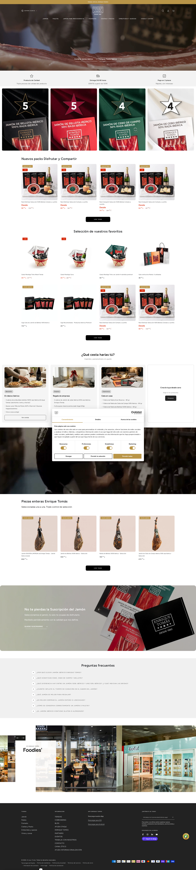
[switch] (86, 448)
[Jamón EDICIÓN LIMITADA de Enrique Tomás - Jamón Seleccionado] (39, 534)
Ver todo (98, 219)
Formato (24, 823)
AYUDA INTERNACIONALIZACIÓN (68, 850)
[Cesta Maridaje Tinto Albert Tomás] (39, 255)
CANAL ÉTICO (60, 846)
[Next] (23, 737)
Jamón (24, 817)
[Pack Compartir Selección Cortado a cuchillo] (157, 182)
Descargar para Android (96, 824)
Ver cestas (25, 417)
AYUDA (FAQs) (61, 827)
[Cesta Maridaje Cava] (79, 255)
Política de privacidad (59, 863)
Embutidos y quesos (29, 830)
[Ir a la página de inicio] (98, 10)
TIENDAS (58, 817)
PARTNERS (59, 833)
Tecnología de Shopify (28, 863)
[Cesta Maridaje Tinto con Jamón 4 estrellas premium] (118, 255)
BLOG (57, 823)
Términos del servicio (74, 863)
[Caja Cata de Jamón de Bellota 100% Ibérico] (39, 303)
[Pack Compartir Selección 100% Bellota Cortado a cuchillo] (118, 182)
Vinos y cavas (26, 833)
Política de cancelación (56, 865)
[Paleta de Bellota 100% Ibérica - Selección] (118, 534)
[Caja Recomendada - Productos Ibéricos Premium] (79, 303)
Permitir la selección (98, 456)
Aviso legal (44, 865)
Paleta (23, 820)
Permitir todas (127, 456)
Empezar (171, 398)
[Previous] (17, 737)
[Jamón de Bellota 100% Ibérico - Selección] (79, 534)
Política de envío (88, 863)
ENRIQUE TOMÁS (62, 830)
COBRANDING (60, 820)
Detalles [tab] (98, 419)
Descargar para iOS (95, 820)
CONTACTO (59, 843)
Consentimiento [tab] (67, 419)
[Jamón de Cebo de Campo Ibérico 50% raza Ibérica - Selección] (157, 534)
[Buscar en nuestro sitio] (162, 10)
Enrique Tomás (31, 860)
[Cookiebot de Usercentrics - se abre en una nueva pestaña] (133, 412)
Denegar (69, 456)
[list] (98, 79)
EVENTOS (59, 837)
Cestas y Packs (27, 827)
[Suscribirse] (173, 817)
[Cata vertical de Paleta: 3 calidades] (157, 255)
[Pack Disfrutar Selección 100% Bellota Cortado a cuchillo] (39, 182)
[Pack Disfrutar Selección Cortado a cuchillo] (79, 182)
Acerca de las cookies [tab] (128, 419)
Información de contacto (31, 865)
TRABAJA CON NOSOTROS (66, 840)
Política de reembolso (43, 863)
